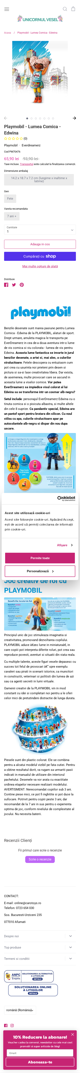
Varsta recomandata (16, 208)
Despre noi (11, 936)
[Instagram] (10, 1025)
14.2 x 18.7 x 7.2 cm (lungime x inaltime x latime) (39, 179)
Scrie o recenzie (40, 859)
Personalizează (38, 571)
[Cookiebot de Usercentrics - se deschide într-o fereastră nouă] (57, 498)
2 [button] (31, 118)
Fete (10, 198)
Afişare (62, 545)
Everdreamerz (31, 145)
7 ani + (11, 216)
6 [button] (49, 118)
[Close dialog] (72, 1034)
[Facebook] (4, 1025)
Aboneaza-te (40, 1062)
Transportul (26, 164)
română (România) (19, 1010)
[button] (14, 138)
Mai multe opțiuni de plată (40, 266)
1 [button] (27, 118)
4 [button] (40, 118)
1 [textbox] (8, 231)
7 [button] (53, 118)
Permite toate (40, 558)
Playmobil (11, 145)
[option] (40, 77)
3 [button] (36, 118)
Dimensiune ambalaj (16, 170)
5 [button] (44, 118)
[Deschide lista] (70, 936)
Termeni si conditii (17, 959)
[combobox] (40, 230)
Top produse (12, 947)
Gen (6, 191)
